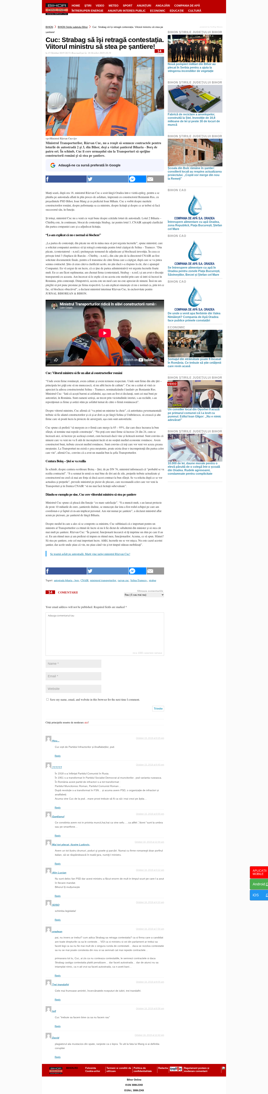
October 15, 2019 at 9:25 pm (150, 738)
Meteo (114, 5)
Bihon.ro (72, 1068)
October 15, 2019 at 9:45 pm (150, 764)
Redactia (163, 1068)
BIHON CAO (177, 190)
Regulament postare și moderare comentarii (196, 1069)
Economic (157, 10)
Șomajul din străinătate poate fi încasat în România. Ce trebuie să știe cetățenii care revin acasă (194, 362)
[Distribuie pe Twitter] (107, 179)
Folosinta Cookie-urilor (92, 1069)
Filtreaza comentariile (150, 591)
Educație (177, 10)
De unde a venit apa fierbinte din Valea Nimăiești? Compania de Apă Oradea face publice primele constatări (194, 317)
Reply (58, 756)
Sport (127, 5)
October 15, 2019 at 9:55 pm (150, 814)
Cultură (194, 10)
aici (86, 722)
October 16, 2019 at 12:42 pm (149, 1035)
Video (100, 5)
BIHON (49, 27)
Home (76, 5)
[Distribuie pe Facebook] (66, 179)
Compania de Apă (187, 5)
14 (159, 52)
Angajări (163, 5)
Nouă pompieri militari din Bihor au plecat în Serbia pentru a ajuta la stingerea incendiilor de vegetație (192, 67)
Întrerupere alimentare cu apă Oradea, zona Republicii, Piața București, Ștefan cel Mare (195, 225)
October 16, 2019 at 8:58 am (150, 1008)
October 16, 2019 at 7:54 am (150, 929)
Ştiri (87, 5)
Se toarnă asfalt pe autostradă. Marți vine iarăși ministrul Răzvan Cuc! (90, 554)
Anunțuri (144, 5)
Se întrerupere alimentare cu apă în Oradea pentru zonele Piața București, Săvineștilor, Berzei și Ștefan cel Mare (194, 271)
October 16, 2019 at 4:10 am (150, 902)
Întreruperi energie (87, 10)
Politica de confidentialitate (143, 1069)
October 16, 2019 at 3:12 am (150, 870)
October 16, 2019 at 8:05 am (150, 982)
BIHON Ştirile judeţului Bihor (73, 27)
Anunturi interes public (127, 10)
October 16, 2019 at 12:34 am (149, 842)
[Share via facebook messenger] (137, 179)
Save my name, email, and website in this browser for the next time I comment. (95, 699)
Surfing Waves (216, 27)
